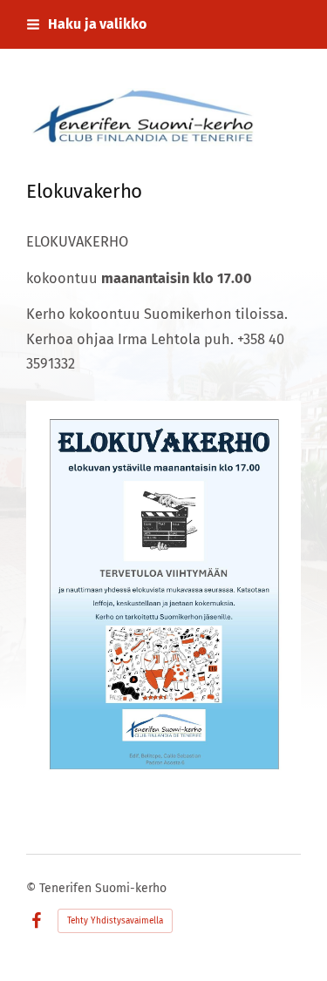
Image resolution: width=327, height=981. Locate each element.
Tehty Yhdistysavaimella (115, 921)
